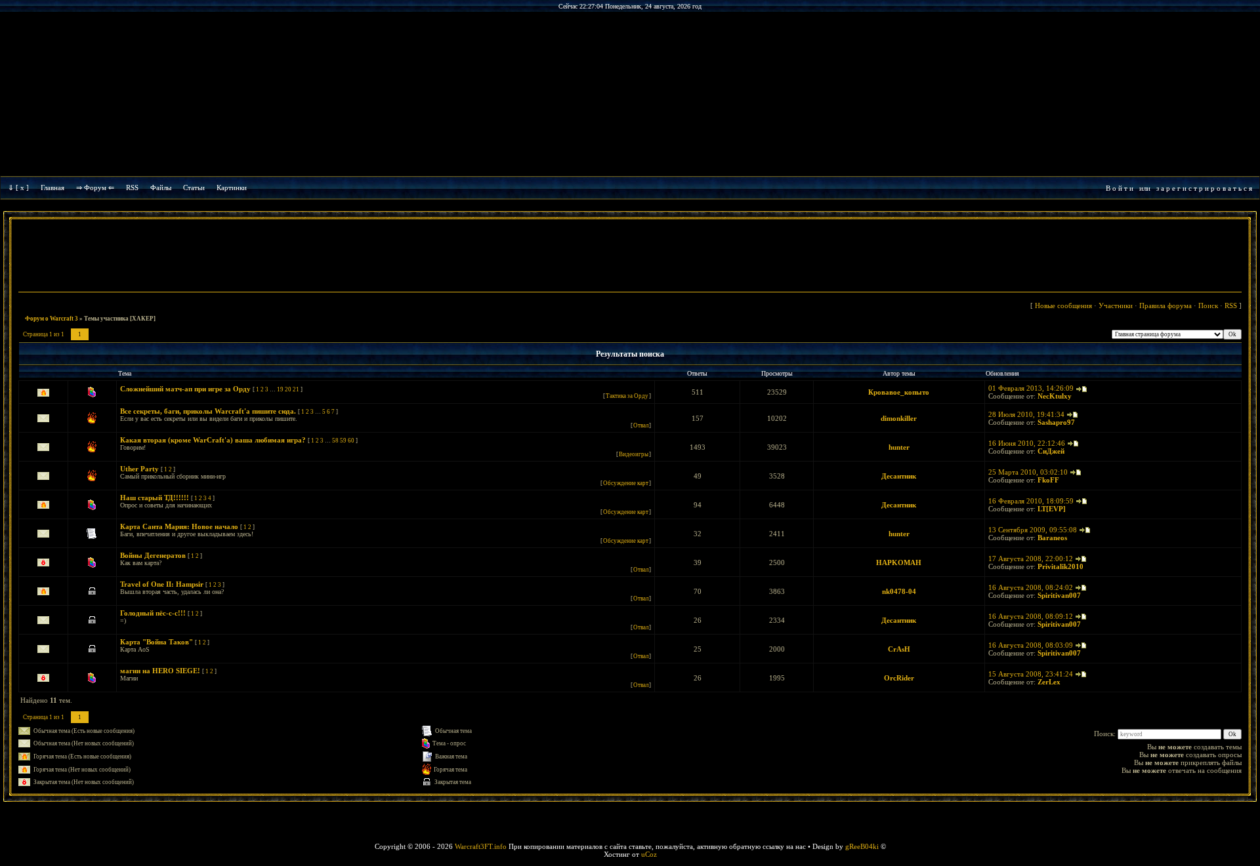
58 (335, 440)
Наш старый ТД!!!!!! (154, 498)
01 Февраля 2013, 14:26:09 (1031, 388)
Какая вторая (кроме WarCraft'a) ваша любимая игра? (213, 440)
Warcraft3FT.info (481, 846)
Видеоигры (633, 454)
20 (288, 389)
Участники (1116, 305)
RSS (132, 187)
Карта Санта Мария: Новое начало (179, 526)
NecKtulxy (1055, 396)
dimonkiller (899, 418)
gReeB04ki (862, 846)
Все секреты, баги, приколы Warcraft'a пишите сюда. (208, 411)
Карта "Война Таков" (156, 642)
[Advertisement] (630, 256)
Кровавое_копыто (898, 392)
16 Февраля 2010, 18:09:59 (1031, 501)
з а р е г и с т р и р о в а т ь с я (1204, 188)
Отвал (640, 425)
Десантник (898, 476)
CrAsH (899, 649)
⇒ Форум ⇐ (95, 187)
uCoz (649, 854)
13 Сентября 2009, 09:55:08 (1032, 530)
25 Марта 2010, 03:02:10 (1028, 472)
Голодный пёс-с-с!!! (153, 613)
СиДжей (1051, 451)
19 (280, 389)
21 (296, 389)
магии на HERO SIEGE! (160, 671)
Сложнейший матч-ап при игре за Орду (185, 389)
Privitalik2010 (1060, 566)
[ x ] (22, 187)
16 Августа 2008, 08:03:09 (1030, 645)
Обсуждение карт (625, 483)
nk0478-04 (899, 591)
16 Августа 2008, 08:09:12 (1030, 616)
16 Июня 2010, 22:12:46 (1026, 443)
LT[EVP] (1052, 509)
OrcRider (899, 678)
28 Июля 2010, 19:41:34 (1026, 414)
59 (343, 440)
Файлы (160, 187)
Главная (52, 187)
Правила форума (1165, 305)
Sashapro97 (1056, 422)
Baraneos (1052, 537)
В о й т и (1119, 188)
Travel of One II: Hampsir (161, 584)
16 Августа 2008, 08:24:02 (1030, 587)
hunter (899, 447)
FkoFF (1048, 480)
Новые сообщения (1063, 305)
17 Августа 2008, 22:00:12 (1030, 558)
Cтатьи (194, 187)
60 (351, 440)
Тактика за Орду (627, 396)
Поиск (1208, 305)
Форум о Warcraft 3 (51, 318)
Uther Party (139, 469)
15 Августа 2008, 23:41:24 (1030, 674)
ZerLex (1049, 682)
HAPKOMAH (898, 562)
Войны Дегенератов (153, 555)
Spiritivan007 (1059, 595)
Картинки (232, 187)
